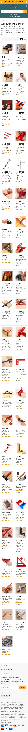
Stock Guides (4, 719)
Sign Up (22, 687)
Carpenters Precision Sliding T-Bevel (7, 626)
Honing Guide (10, 708)
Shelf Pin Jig (3, 704)
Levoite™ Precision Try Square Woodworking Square (21, 460)
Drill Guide (3, 705)
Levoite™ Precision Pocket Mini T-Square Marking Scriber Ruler (21, 516)
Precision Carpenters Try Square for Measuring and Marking (19, 545)
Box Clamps (13, 707)
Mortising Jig (18, 708)
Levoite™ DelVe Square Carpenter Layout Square (6, 205)
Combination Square (11, 705)
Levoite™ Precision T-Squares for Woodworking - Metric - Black (7, 516)
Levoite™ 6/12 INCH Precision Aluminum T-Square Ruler (7, 488)
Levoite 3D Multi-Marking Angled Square (20, 233)
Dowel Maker (14, 714)
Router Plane (18, 719)
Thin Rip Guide (21, 717)
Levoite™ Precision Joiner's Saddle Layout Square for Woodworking (21, 206)
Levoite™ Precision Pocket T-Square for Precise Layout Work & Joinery (21, 148)
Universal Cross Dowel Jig (15, 711)
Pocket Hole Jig (21, 710)
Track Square (11, 716)
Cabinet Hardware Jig (16, 702)
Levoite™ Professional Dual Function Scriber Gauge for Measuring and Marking (6, 374)
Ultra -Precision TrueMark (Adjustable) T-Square (20, 176)
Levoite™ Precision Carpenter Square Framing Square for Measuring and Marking (21, 374)
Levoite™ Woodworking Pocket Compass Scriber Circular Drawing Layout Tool (6, 118)
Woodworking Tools (5, 702)
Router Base (11, 719)
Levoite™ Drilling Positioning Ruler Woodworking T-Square (6, 460)
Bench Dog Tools (4, 720)
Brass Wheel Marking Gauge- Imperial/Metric (20, 626)
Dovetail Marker (21, 714)
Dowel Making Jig (12, 710)
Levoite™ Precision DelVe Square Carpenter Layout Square (21, 316)
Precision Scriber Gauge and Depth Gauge (20, 599)
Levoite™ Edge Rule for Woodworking (6, 543)
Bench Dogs (18, 716)
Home (2, 20)
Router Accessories (5, 714)
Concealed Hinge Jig (12, 704)
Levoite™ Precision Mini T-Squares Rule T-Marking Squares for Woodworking (7, 288)
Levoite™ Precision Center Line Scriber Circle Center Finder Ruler (21, 260)
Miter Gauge (3, 716)
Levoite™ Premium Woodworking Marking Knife (21, 487)
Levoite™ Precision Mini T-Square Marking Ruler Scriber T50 (21, 404)
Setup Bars (3, 708)
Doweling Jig (3, 710)
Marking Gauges (13, 713)
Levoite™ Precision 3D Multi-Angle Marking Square (7, 259)
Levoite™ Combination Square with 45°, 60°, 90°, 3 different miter (21, 118)
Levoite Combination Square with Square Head (21, 288)
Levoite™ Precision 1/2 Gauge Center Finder (7, 233)
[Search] (25, 11)
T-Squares (21, 704)
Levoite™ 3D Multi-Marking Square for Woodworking (21, 573)
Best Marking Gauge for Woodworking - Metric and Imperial (7, 61)
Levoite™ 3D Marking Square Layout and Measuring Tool (6, 344)
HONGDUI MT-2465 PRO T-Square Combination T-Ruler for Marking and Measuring (7, 177)
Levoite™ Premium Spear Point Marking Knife (7, 599)
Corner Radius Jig (13, 717)
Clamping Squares (5, 707)
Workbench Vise (4, 713)
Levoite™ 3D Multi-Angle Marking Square (7, 573)
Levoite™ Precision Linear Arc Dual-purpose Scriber (21, 60)
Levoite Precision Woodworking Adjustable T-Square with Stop (6, 316)
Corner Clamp (21, 705)
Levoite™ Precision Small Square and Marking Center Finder (21, 432)
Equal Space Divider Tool (5, 651)
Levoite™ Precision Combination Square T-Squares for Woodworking (7, 148)
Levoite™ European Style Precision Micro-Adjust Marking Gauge (21, 89)
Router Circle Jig (4, 711)
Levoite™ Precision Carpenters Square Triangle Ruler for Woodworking (7, 404)
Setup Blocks (20, 707)
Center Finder (4, 717)
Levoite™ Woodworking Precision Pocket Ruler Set (6, 432)
